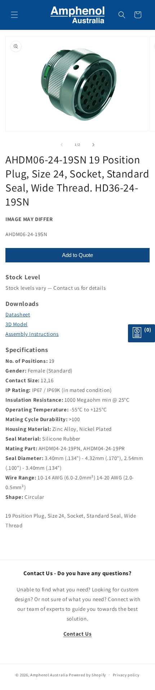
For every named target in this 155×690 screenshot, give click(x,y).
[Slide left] (62, 145)
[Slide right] (93, 145)
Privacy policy (126, 674)
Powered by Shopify (87, 674)
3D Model (16, 324)
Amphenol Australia (49, 674)
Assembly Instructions (32, 333)
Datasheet (17, 314)
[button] (14, 15)
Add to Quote (77, 255)
